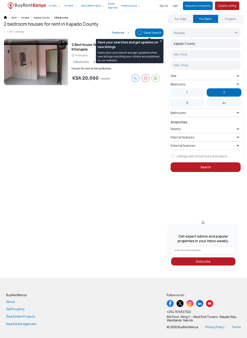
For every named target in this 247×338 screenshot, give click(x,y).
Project (230, 19)
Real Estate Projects (91, 5)
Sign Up (164, 5)
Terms (236, 327)
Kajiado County (42, 17)
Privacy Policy (214, 327)
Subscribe (203, 261)
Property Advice (129, 5)
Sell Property (15, 309)
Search (205, 167)
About (10, 301)
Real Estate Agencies (21, 324)
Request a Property (197, 6)
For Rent (68, 5)
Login (175, 5)
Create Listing (227, 6)
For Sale (53, 5)
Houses (25, 17)
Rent (14, 17)
